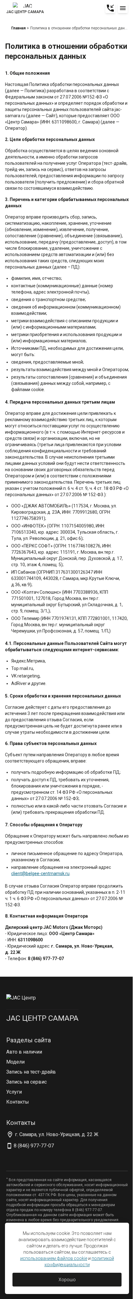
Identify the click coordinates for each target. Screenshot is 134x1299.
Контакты (17, 1102)
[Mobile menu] (123, 8)
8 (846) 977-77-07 (34, 1146)
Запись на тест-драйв (31, 1072)
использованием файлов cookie (53, 1258)
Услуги (14, 1092)
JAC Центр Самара (42, 1018)
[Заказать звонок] (110, 8)
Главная (18, 28)
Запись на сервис (26, 1082)
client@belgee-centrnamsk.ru (40, 873)
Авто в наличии (24, 1052)
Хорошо (67, 1279)
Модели (15, 1062)
